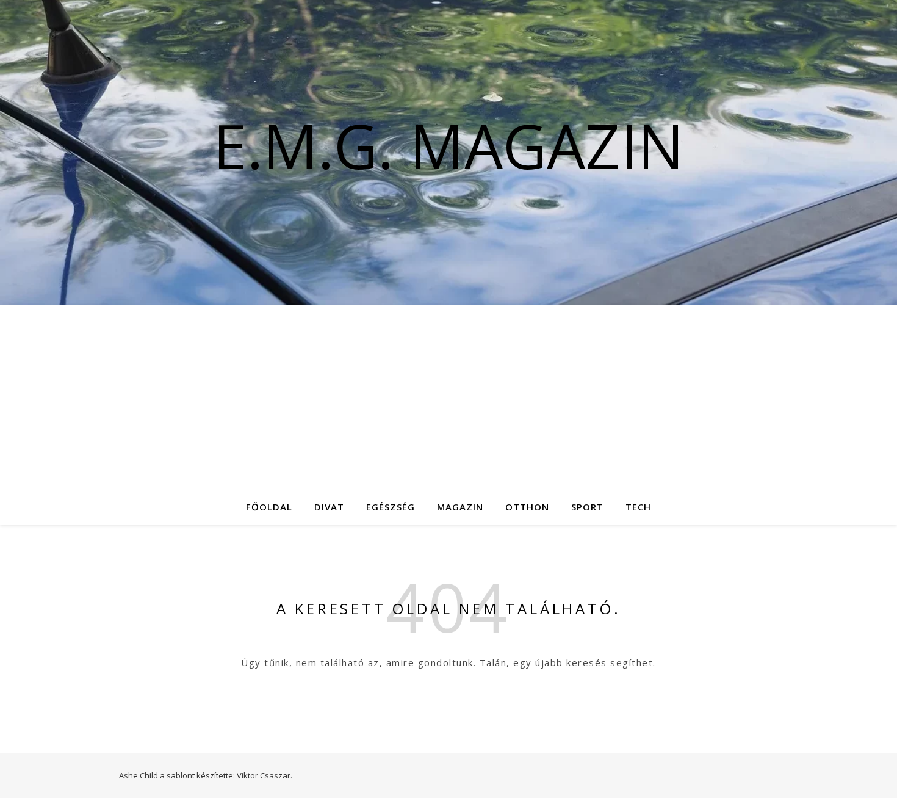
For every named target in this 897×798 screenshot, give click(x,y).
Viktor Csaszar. (264, 775)
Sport (587, 507)
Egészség (390, 507)
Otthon (527, 507)
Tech (638, 507)
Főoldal (269, 507)
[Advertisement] (448, 396)
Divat (329, 507)
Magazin (460, 507)
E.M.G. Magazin (448, 145)
